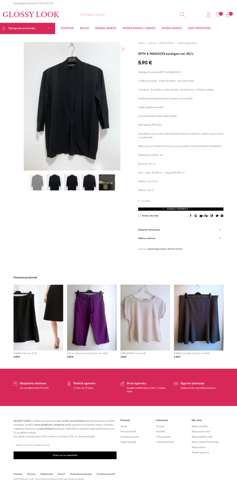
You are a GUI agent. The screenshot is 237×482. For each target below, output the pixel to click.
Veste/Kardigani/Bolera (187, 43)
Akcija (123, 426)
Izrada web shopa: (66, 479)
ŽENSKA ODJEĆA (166, 43)
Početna (141, 43)
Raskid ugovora (200, 452)
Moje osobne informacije (205, 442)
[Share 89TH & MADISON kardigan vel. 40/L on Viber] (206, 216)
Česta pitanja (163, 436)
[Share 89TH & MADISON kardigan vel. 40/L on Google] (195, 216)
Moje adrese (199, 447)
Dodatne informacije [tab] (149, 230)
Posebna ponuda (129, 436)
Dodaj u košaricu (177, 209)
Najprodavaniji (128, 442)
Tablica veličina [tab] (146, 238)
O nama (160, 426)
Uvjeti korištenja (165, 442)
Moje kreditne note (202, 436)
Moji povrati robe (201, 431)
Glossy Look (31, 14)
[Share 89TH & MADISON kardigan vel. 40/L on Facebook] (190, 216)
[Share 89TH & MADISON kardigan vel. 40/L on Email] (200, 216)
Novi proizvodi (128, 431)
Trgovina (152, 43)
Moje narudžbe (200, 426)
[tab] (180, 230)
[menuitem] (67, 28)
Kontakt (160, 431)
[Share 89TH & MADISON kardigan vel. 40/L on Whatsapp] (211, 216)
